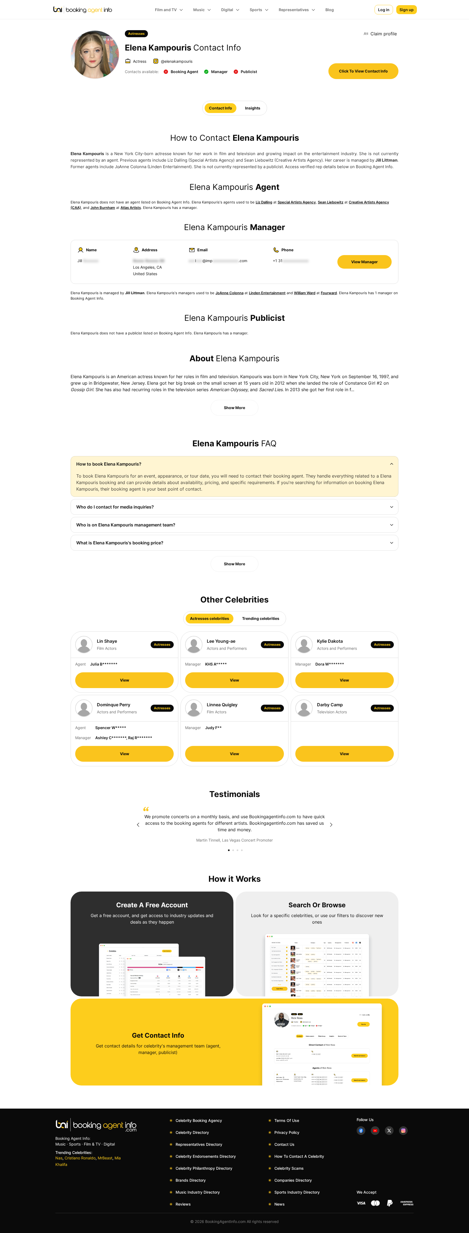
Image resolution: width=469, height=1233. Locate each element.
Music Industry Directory (198, 1192)
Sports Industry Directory (297, 1192)
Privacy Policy (286, 1132)
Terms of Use (286, 1120)
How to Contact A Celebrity (299, 1156)
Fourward (329, 293)
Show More (234, 407)
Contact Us (284, 1144)
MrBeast (105, 1158)
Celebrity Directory (192, 1132)
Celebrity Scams (289, 1168)
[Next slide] (331, 824)
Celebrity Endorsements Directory (206, 1156)
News (279, 1204)
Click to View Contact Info (363, 71)
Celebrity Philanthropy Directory (204, 1168)
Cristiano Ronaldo (80, 1158)
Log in (383, 9)
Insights (252, 108)
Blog (329, 9)
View (124, 680)
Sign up (407, 9)
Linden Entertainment (267, 293)
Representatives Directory (199, 1144)
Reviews (183, 1204)
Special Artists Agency (297, 202)
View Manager (364, 261)
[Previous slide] (138, 824)
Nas (58, 1158)
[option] (234, 825)
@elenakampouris (176, 61)
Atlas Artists (131, 207)
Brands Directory (191, 1180)
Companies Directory (293, 1180)
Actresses (136, 34)
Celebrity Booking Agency (199, 1120)
